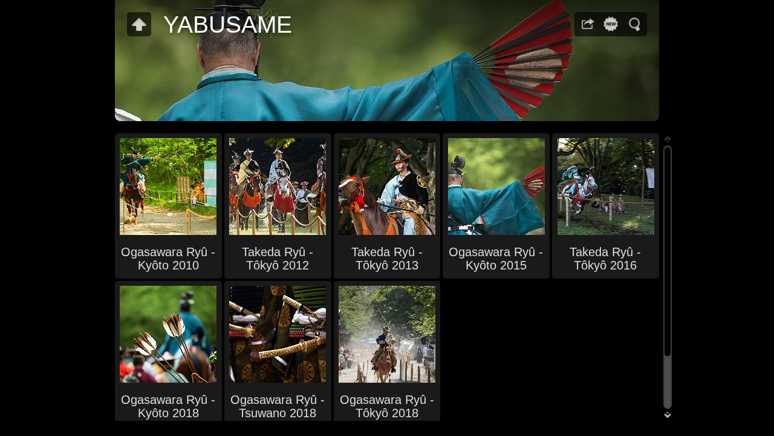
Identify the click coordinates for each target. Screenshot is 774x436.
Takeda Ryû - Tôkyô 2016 (605, 258)
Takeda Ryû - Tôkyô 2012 (277, 258)
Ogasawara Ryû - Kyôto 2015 (496, 258)
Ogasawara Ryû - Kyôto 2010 (168, 258)
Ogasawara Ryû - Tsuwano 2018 (277, 406)
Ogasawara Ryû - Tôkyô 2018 (387, 406)
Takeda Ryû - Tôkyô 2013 (387, 258)
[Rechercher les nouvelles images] (611, 24)
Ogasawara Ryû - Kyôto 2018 (168, 406)
